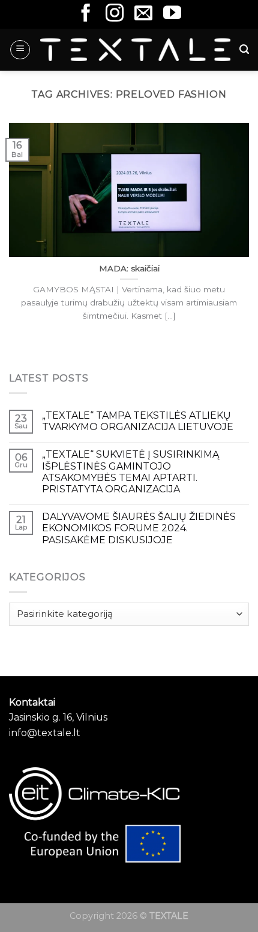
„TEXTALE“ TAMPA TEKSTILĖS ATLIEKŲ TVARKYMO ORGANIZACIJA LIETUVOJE (137, 421)
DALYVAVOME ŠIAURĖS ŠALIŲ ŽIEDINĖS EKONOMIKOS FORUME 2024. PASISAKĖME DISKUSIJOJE (139, 528)
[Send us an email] (143, 14)
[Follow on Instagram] (115, 14)
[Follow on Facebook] (86, 14)
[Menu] (20, 49)
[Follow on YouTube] (172, 14)
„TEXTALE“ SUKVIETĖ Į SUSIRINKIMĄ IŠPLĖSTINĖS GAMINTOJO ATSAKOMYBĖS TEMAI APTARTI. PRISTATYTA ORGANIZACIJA (130, 472)
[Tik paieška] (244, 49)
